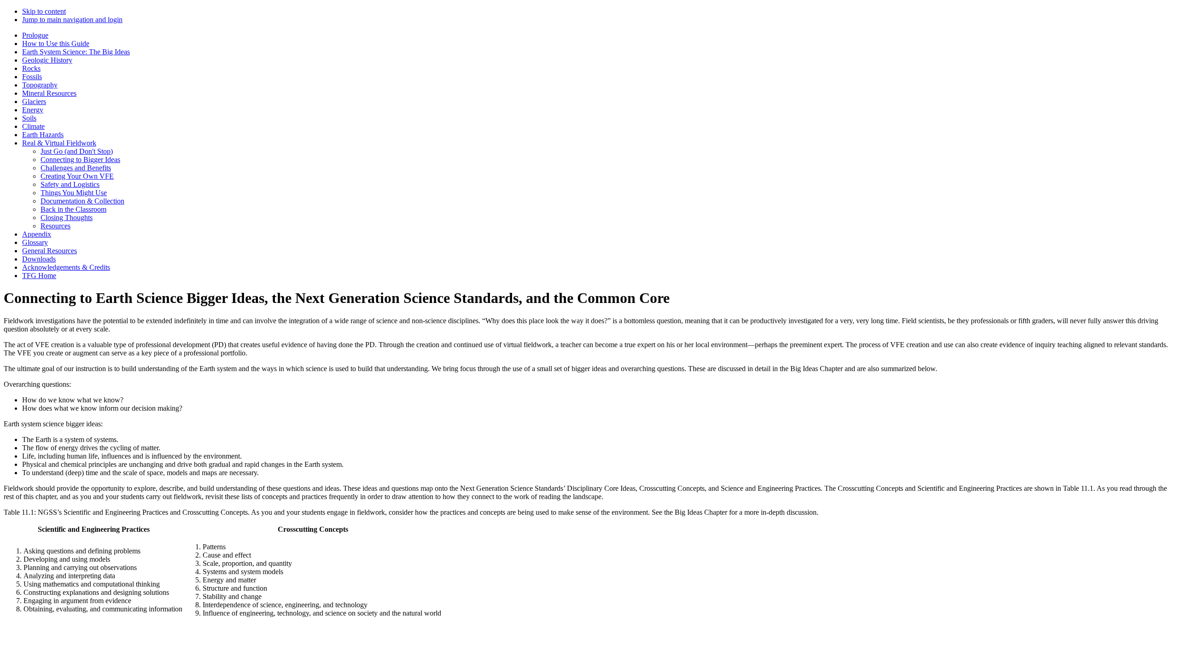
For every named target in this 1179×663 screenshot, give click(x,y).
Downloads (39, 259)
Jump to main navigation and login (72, 19)
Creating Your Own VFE (77, 176)
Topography (40, 85)
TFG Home (39, 275)
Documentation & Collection (82, 201)
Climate (33, 126)
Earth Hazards (43, 135)
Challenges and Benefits (76, 168)
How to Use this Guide (55, 43)
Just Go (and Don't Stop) (77, 151)
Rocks (31, 68)
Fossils (32, 77)
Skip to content (44, 11)
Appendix (36, 234)
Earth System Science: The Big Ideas (76, 52)
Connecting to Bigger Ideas (80, 159)
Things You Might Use (74, 193)
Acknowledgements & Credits (66, 267)
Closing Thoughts (67, 217)
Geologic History (47, 60)
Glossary (35, 242)
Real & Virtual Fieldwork (59, 143)
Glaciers (34, 101)
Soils (29, 118)
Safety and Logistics (70, 184)
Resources (55, 226)
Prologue (35, 35)
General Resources (49, 251)
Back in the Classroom (73, 209)
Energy (32, 110)
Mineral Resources (49, 93)
